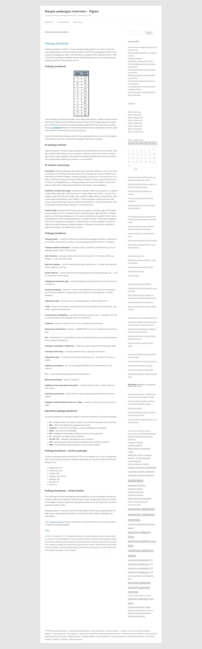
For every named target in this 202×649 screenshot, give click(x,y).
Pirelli (76, 547)
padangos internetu (137, 485)
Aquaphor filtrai (133, 275)
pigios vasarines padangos (139, 498)
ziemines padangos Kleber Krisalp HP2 (139, 595)
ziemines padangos (139, 582)
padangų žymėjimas (66, 547)
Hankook (73, 539)
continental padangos (91, 536)
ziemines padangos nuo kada (140, 601)
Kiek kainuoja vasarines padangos (133, 633)
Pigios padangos (72, 633)
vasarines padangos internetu (141, 517)
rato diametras (95, 547)
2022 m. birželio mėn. (135, 123)
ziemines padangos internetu (139, 589)
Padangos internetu (59, 633)
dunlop (102, 536)
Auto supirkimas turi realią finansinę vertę (142, 318)
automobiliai (132, 431)
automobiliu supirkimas (144, 431)
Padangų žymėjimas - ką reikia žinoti (140, 302)
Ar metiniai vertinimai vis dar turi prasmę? (142, 361)
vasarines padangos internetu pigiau (141, 526)
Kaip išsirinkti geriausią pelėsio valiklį (140, 267)
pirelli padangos (84, 547)
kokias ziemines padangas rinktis (139, 450)
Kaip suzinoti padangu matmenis (139, 631)
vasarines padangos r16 (140, 559)
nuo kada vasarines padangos (141, 471)
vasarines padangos (141, 509)
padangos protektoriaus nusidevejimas (63, 544)
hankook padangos (84, 539)
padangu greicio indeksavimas (106, 544)
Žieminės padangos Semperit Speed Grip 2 (141, 610)
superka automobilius (134, 504)
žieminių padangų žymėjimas (139, 613)
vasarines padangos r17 (140, 564)
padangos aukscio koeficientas (79, 542)
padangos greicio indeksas (100, 542)
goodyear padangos (63, 539)
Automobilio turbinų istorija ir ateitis (140, 61)
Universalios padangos (118, 636)
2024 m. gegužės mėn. (135, 117)
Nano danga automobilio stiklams (139, 284)
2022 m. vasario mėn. (135, 126)
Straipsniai (57, 536)
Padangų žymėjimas (57, 43)
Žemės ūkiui (78, 22)
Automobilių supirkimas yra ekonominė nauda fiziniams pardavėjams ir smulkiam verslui (142, 219)
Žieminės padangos (112, 631)
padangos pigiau (135, 488)
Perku (47, 530)
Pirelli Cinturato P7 (140, 502)
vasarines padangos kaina (139, 534)
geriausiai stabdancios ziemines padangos (140, 437)
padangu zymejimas (52, 547)
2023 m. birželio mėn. (135, 120)
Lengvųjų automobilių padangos (79, 631)
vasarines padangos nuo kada (142, 543)
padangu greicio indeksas (86, 544)
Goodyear (51, 539)
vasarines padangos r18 (140, 568)
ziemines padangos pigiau (139, 607)
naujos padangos (134, 461)
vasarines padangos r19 (140, 572)
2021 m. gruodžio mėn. (136, 131)
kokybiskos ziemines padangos (140, 455)
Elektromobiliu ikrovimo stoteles (109, 633)
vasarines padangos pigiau (140, 552)
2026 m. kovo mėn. (134, 112)
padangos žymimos (57, 522)
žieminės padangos (136, 616)
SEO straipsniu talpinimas (135, 636)
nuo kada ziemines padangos (141, 475)
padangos (135, 480)
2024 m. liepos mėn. (135, 115)
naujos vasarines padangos (142, 467)
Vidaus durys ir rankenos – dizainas (140, 365)
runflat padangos (107, 547)
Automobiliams (63, 22)
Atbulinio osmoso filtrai (136, 256)
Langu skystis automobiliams (88, 633)
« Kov (135, 169)
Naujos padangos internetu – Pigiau (72, 11)
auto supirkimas (133, 434)
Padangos (49, 22)
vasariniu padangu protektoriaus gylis (141, 577)
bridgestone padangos (75, 536)
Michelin (94, 539)
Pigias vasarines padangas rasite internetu (142, 240)
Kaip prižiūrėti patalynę (136, 271)
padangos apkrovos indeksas (58, 542)
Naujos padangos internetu (59, 631)
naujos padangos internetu (138, 464)
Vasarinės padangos (98, 631)
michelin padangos (104, 539)
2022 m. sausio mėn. (135, 129)
